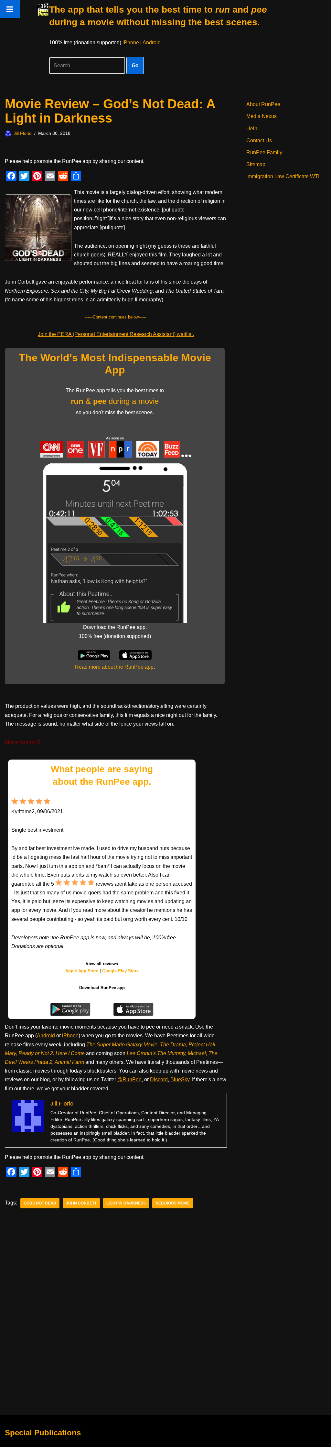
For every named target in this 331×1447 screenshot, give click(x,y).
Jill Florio (23, 133)
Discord (159, 1079)
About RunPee (263, 104)
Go (135, 65)
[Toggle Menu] (10, 9)
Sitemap (255, 164)
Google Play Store (120, 970)
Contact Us (259, 140)
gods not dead (40, 1203)
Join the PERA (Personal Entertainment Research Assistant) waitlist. (116, 334)
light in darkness (126, 1203)
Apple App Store (81, 970)
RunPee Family (264, 152)
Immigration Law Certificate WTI (282, 176)
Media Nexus (261, 116)
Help (251, 128)
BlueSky (179, 1079)
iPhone (131, 42)
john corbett (81, 1203)
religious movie (172, 1203)
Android (152, 42)
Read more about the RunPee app (114, 667)
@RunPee (129, 1079)
